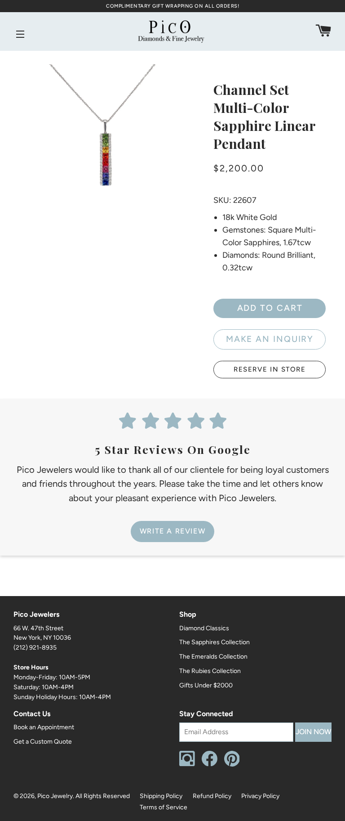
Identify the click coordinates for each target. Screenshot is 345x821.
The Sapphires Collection (214, 642)
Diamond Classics (204, 628)
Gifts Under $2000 (206, 685)
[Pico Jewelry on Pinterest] (232, 764)
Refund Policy (212, 796)
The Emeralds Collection (213, 656)
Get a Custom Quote (42, 741)
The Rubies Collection (210, 671)
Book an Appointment (43, 727)
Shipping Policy (161, 796)
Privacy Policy (260, 796)
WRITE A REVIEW (172, 531)
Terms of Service (163, 807)
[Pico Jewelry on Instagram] (187, 764)
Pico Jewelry (55, 796)
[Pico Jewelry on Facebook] (209, 764)
